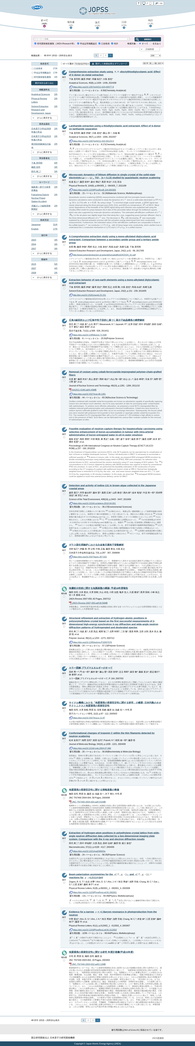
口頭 (124, 23)
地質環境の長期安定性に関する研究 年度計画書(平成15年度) (101, 952)
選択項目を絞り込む (44, 83)
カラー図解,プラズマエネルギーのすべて (91, 668)
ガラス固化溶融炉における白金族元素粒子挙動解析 (96, 544)
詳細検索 (150, 49)
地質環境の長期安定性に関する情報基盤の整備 (94, 789)
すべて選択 (68, 64)
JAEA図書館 (158, 1038)
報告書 (71, 23)
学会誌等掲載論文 (88, 43)
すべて (44, 22)
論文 (97, 24)
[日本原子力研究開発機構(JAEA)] (37, 8)
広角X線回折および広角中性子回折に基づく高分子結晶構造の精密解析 (107, 320)
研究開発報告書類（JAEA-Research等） (56, 43)
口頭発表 (105, 43)
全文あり (157, 43)
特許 (150, 22)
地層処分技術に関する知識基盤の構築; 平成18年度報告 (98, 588)
